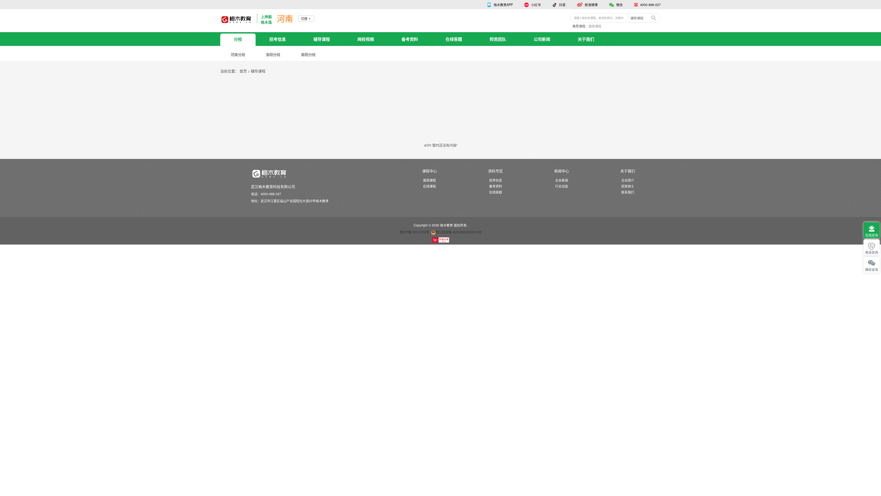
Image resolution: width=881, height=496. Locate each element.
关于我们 (586, 39)
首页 (243, 71)
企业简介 (627, 180)
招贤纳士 (627, 186)
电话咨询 (871, 252)
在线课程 (429, 186)
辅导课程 (321, 39)
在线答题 (454, 39)
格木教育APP (503, 4)
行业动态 (561, 186)
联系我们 (627, 192)
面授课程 (594, 26)
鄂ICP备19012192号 (414, 232)
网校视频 (365, 39)
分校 (238, 39)
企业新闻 (561, 180)
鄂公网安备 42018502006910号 (459, 232)
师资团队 (498, 39)
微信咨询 (871, 269)
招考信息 (277, 39)
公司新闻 (542, 39)
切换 (304, 18)
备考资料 (409, 39)
